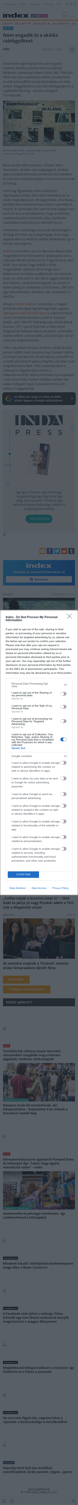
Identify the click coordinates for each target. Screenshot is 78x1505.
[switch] (63, 694)
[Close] (70, 617)
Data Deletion (17, 887)
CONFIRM (23, 874)
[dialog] (39, 752)
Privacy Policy (60, 887)
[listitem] (39, 685)
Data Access (39, 887)
